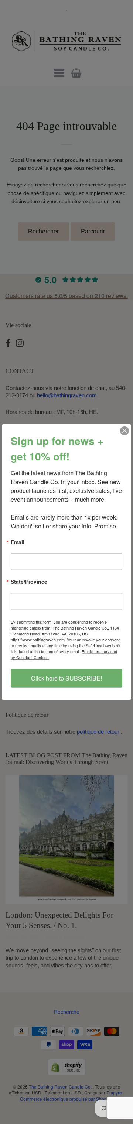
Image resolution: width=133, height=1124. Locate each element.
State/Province (29, 582)
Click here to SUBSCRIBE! (66, 678)
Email (17, 542)
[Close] (124, 430)
